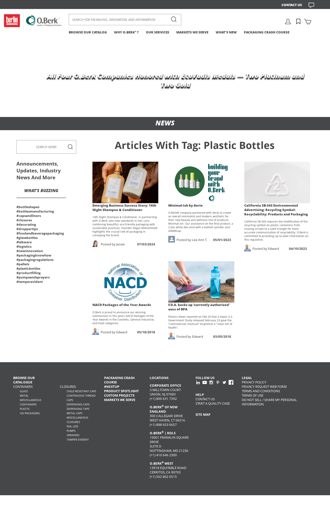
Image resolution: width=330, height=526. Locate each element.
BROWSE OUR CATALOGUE (24, 380)
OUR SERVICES (157, 32)
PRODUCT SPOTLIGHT (121, 391)
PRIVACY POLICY (254, 382)
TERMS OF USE (252, 395)
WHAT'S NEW (226, 32)
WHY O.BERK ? (126, 32)
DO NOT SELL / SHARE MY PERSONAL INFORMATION (269, 402)
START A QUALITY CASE (213, 403)
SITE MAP (203, 414)
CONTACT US (291, 5)
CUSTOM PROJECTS (119, 395)
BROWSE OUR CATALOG (88, 32)
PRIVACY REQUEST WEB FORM (264, 386)
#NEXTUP (111, 386)
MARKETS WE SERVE (192, 32)
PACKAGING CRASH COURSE (266, 32)
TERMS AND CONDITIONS (261, 391)
